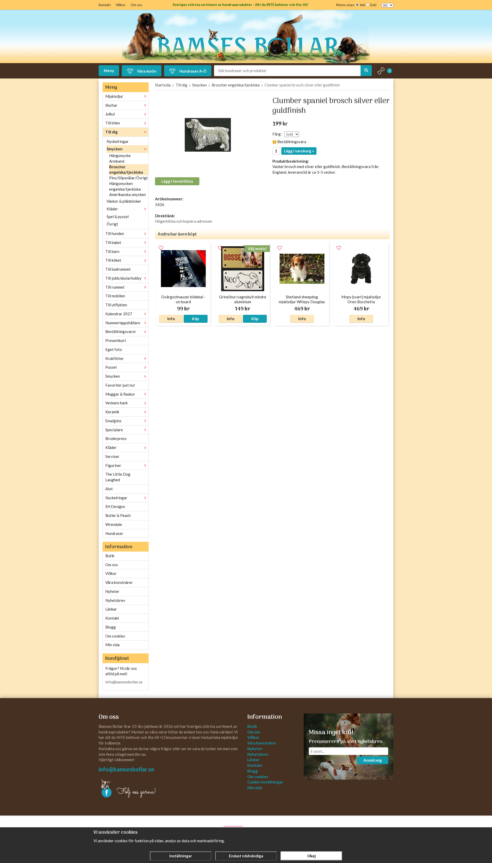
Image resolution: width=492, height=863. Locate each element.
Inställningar (180, 856)
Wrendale (113, 524)
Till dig (111, 132)
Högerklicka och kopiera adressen (183, 221)
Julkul (110, 114)
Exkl (373, 5)
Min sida (112, 644)
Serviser (112, 456)
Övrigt (112, 224)
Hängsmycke (120, 155)
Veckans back (116, 402)
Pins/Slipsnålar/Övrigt (128, 177)
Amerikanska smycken (127, 194)
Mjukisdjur (114, 96)
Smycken (114, 148)
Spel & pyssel (118, 216)
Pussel (111, 367)
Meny (109, 70)
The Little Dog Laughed (117, 477)
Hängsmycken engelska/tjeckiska (125, 186)
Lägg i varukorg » (299, 151)
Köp (195, 318)
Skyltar (111, 105)
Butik (109, 555)
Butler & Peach (118, 515)
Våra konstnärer (119, 582)
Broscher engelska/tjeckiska (126, 169)
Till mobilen (115, 295)
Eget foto (113, 349)
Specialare (114, 429)
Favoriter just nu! (120, 385)
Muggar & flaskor (120, 394)
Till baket (113, 242)
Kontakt (105, 5)
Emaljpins (113, 420)
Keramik (112, 411)
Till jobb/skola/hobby (123, 278)
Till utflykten (116, 304)
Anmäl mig (372, 760)
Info (171, 318)
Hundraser (114, 533)
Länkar (111, 609)
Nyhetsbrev (115, 600)
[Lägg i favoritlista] (161, 248)
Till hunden (114, 233)
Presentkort (115, 340)
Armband (116, 161)
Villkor (121, 5)
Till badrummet (118, 269)
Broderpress (116, 438)
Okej (311, 856)
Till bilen (112, 123)
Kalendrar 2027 (118, 313)
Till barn (112, 251)
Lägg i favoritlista (177, 181)
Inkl (362, 5)
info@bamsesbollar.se (123, 682)
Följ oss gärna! (136, 792)
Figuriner (113, 465)
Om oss (136, 5)
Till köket (113, 260)
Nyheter (112, 591)
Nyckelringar (118, 141)
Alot (109, 488)
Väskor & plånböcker (124, 201)
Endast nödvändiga (246, 856)
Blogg (110, 627)
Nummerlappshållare (122, 322)
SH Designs (115, 506)
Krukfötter (114, 358)
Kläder (112, 209)
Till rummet (115, 287)
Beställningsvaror (120, 331)
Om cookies (115, 636)
